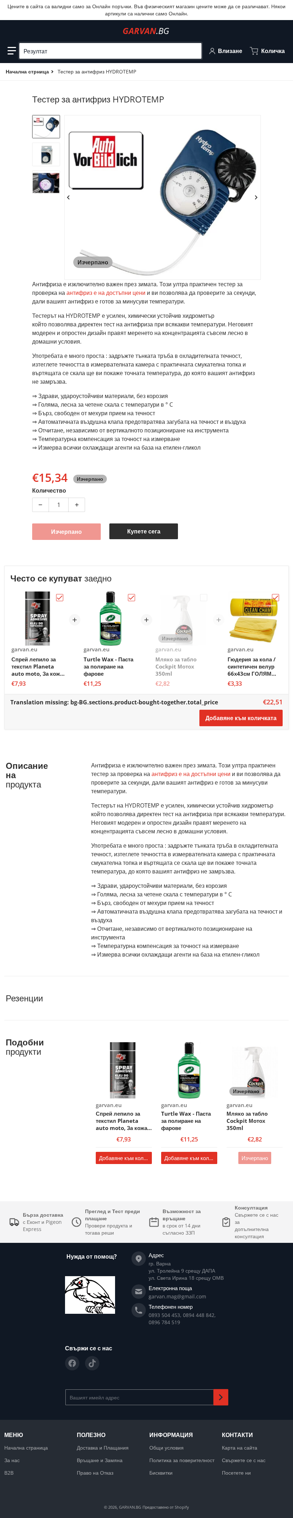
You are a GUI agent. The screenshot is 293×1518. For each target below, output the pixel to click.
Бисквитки (161, 1472)
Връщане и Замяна (100, 1460)
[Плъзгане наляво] (69, 197)
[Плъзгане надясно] (256, 197)
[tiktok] (92, 1363)
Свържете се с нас (243, 1460)
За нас (12, 1460)
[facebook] (72, 1363)
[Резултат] (193, 51)
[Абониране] (220, 1397)
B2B (9, 1472)
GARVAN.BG (130, 1507)
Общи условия (166, 1447)
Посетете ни (236, 1472)
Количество (49, 490)
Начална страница (26, 1447)
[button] (11, 51)
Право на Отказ (95, 1472)
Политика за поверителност (181, 1460)
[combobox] (110, 51)
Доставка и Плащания (103, 1447)
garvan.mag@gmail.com (177, 1296)
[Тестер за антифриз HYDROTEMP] (46, 126)
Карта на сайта (239, 1447)
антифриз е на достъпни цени (105, 293)
